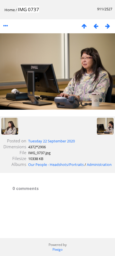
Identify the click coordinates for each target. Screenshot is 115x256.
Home (9, 9)
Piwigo (57, 249)
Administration (99, 164)
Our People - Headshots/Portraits (56, 164)
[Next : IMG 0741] (107, 26)
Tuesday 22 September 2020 (51, 141)
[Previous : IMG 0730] (96, 26)
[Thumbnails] (84, 26)
